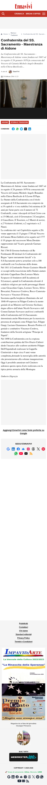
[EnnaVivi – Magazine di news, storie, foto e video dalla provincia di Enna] (23, 5)
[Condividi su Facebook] (13, 129)
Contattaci (23, 627)
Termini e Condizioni (23, 642)
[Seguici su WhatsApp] (16, 453)
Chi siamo (23, 631)
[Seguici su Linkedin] (13, 449)
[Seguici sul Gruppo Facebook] (23, 449)
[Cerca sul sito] (3, 14)
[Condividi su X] (25, 129)
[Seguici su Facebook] (18, 449)
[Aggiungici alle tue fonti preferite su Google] (8, 449)
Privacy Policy (23, 638)
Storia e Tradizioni (14, 34)
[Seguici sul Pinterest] (43, 449)
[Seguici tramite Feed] (31, 453)
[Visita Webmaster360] (23, 757)
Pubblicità (23, 624)
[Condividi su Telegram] (21, 129)
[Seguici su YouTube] (21, 453)
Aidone (5, 122)
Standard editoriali (23, 634)
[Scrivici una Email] (26, 453)
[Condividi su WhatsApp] (17, 129)
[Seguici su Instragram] (28, 449)
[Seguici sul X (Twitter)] (38, 449)
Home (5, 34)
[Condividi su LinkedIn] (29, 129)
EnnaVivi (15, 71)
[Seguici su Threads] (33, 449)
